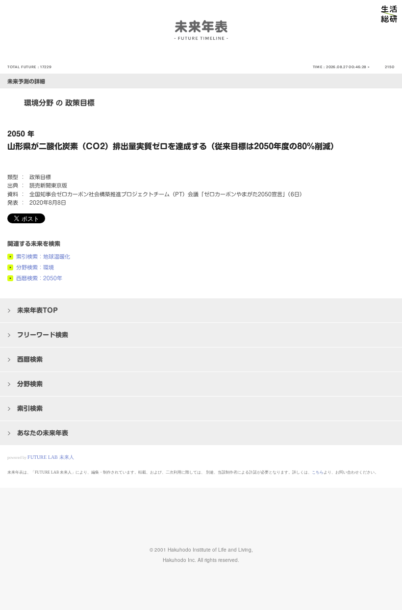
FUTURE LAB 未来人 (50, 457)
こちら (318, 472)
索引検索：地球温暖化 (43, 256)
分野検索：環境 (35, 267)
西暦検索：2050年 (39, 278)
